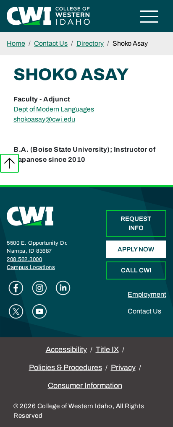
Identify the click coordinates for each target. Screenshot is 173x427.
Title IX (107, 349)
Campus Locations (31, 267)
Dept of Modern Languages (53, 109)
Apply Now (136, 249)
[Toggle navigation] (149, 17)
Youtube (39, 311)
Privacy (123, 367)
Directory (90, 43)
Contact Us (51, 43)
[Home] (30, 215)
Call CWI (136, 270)
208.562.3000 (24, 259)
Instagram (39, 288)
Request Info (136, 223)
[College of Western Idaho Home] (48, 15)
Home (16, 43)
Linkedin (63, 288)
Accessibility (66, 349)
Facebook (16, 288)
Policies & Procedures (65, 367)
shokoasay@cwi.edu (44, 119)
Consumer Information (85, 385)
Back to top (9, 163)
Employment (147, 294)
